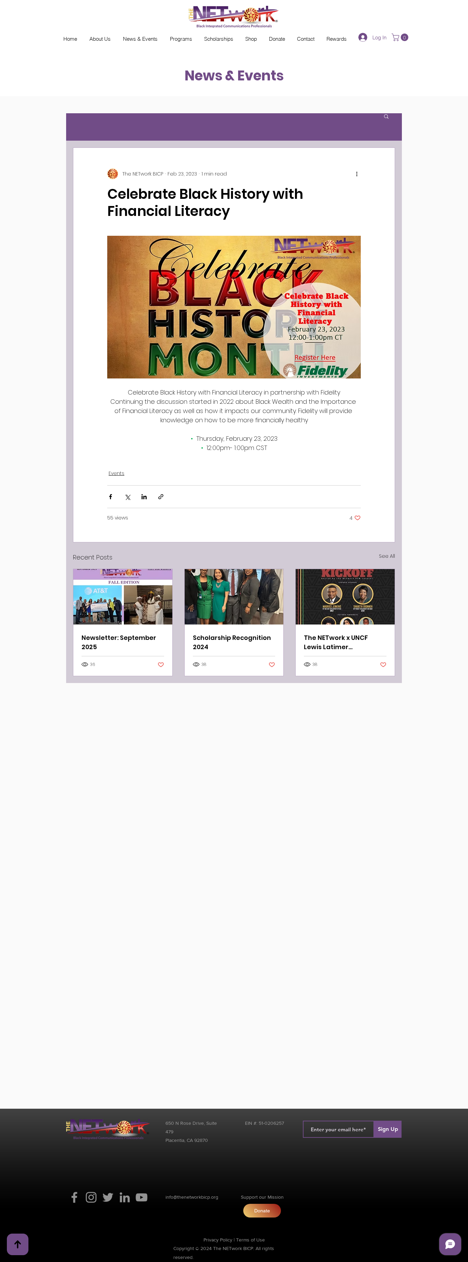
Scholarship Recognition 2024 (232, 642)
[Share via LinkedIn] (144, 496)
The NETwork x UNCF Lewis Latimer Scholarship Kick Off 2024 (344, 642)
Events (116, 473)
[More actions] (357, 174)
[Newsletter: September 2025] (122, 596)
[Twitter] (108, 1197)
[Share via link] (161, 496)
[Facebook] (74, 1197)
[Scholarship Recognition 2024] (234, 596)
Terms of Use (250, 1239)
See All (387, 556)
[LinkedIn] (125, 1197)
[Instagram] (91, 1197)
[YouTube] (141, 1197)
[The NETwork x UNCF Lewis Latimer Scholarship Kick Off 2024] (345, 596)
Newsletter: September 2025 (119, 642)
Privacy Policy (218, 1239)
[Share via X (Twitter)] (127, 496)
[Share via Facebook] (110, 496)
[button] (401, 37)
